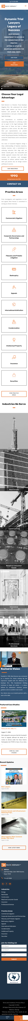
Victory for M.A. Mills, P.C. (8, 728)
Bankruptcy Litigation (7, 921)
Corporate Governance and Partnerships (13, 916)
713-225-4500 (8, 878)
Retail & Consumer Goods (14, 567)
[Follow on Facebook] (6, 883)
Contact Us (7, 1017)
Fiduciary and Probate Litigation (10, 919)
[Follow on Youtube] (10, 883)
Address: (6, 869)
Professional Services (14, 645)
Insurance (14, 607)
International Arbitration (8, 926)
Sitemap (17, 1009)
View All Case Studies (14, 751)
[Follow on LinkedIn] (2, 883)
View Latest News (14, 847)
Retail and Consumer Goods (9, 899)
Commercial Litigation (7, 914)
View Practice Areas (14, 394)
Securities (4, 936)
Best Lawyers (5, 787)
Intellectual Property (7, 931)
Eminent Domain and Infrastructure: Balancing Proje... (13, 811)
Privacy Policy (20, 1002)
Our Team (14, 57)
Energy (14, 450)
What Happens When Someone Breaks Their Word (11, 837)
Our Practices (14, 64)
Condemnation (5, 929)
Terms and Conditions (9, 1002)
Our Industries (13, 168)
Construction (14, 529)
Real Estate (14, 490)
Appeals (3, 924)
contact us (14, 183)
